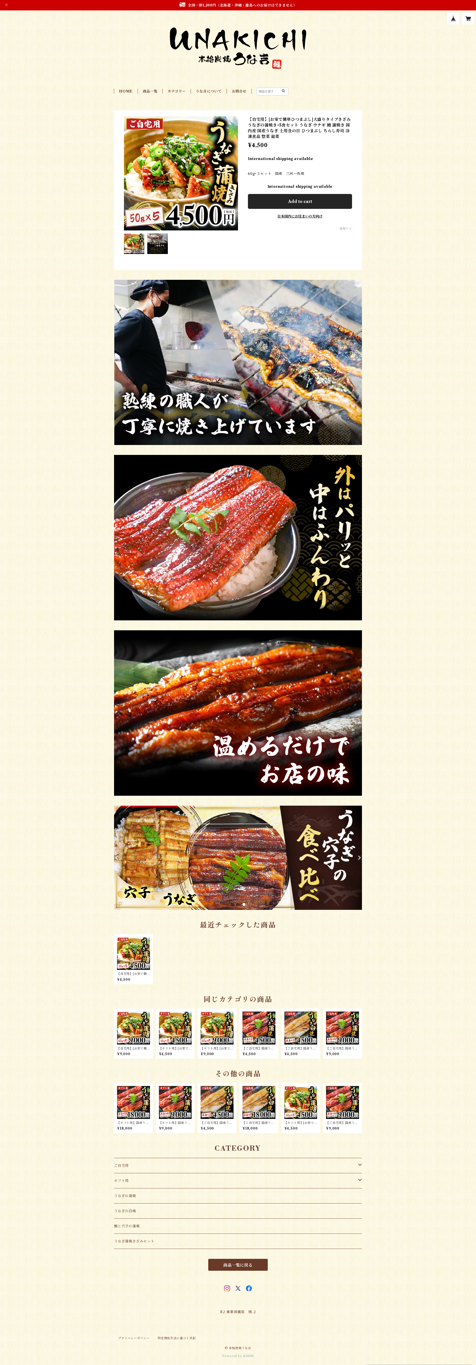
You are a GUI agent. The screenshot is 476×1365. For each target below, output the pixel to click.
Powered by (232, 1356)
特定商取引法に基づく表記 (177, 1338)
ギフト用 (121, 1180)
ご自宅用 (121, 1165)
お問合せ (239, 91)
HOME (126, 91)
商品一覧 (150, 91)
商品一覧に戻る (238, 1265)
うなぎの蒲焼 (125, 1196)
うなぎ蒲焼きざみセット (134, 1241)
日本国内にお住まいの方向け (300, 216)
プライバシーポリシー (134, 1338)
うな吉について (209, 91)
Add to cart (300, 201)
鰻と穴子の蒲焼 (127, 1226)
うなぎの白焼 (125, 1211)
